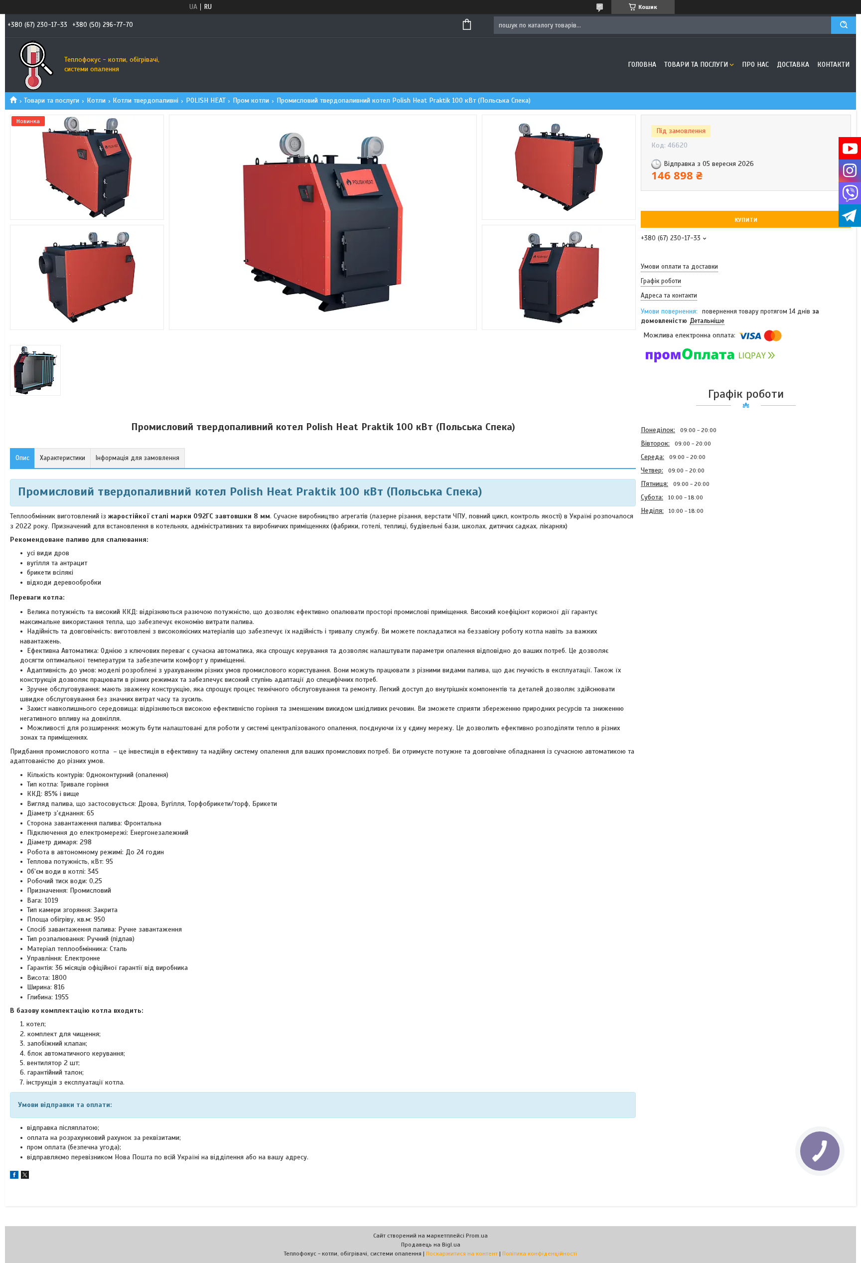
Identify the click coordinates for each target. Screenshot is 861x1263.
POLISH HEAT (206, 100)
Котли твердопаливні (145, 100)
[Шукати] (843, 25)
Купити (745, 219)
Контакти (833, 64)
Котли (96, 100)
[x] (25, 1176)
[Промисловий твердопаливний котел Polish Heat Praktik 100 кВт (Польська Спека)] (676, 571)
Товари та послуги (696, 64)
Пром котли (251, 100)
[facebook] (14, 1176)
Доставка (793, 64)
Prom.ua (477, 1235)
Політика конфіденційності (539, 1253)
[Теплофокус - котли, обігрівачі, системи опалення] (32, 65)
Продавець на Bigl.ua (430, 1244)
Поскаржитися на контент (462, 1253)
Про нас (755, 64)
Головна (642, 64)
